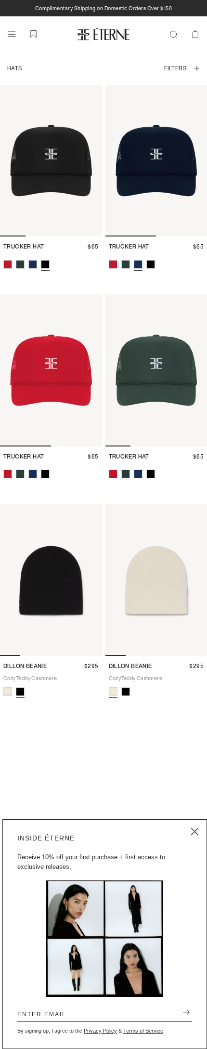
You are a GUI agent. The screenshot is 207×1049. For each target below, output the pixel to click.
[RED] (7, 264)
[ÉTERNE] (103, 34)
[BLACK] (45, 264)
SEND (183, 1013)
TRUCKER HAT (23, 246)
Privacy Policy (100, 1031)
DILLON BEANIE (25, 665)
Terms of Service (143, 1031)
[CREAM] (7, 691)
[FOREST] (20, 264)
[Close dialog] (194, 831)
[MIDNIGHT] (32, 264)
